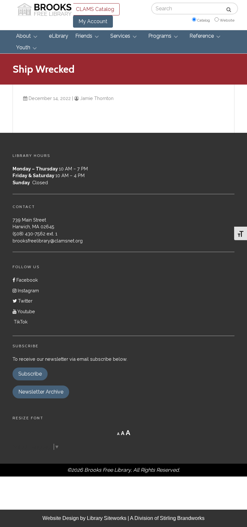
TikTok (20, 321)
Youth (23, 47)
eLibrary (58, 36)
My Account (92, 21)
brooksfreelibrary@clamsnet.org (48, 240)
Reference (201, 36)
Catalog (203, 20)
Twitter (24, 301)
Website (227, 20)
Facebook (26, 280)
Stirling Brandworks (182, 518)
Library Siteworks (106, 518)
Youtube (25, 311)
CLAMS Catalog (95, 9)
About (23, 36)
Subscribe (30, 374)
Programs (159, 36)
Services (120, 36)
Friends (83, 36)
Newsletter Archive (40, 392)
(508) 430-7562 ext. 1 (35, 233)
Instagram (27, 290)
